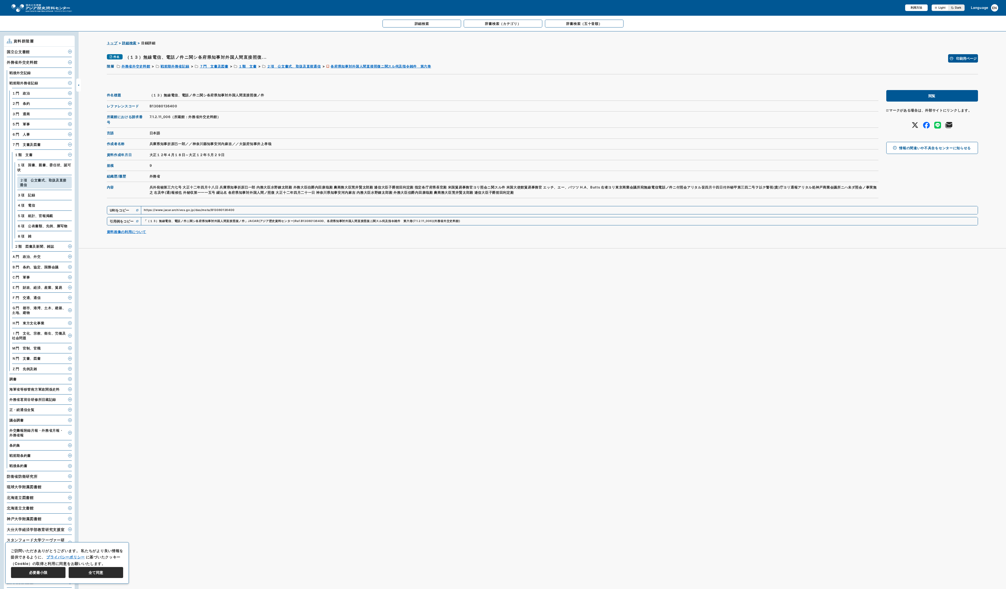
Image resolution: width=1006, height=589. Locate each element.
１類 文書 (248, 66)
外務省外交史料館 (136, 66)
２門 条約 (21, 103)
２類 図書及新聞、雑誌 (34, 246)
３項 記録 (26, 195)
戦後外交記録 (20, 73)
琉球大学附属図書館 (24, 487)
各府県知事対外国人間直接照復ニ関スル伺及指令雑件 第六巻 (381, 66)
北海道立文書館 (20, 508)
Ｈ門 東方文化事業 (28, 323)
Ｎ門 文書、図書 (26, 358)
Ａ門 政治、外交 (26, 256)
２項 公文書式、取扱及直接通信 (294, 66)
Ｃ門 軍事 (21, 277)
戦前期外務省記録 (175, 66)
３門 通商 (21, 114)
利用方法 (916, 7)
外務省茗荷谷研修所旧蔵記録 (32, 399)
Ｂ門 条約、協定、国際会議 (35, 267)
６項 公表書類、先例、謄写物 (42, 226)
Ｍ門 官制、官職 (26, 348)
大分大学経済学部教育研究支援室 (36, 529)
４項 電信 (26, 205)
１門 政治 (21, 93)
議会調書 (16, 420)
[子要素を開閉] (70, 51)
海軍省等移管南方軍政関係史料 (34, 389)
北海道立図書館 (20, 497)
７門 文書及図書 (214, 66)
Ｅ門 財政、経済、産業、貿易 (37, 287)
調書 (13, 379)
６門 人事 (21, 134)
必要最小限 (38, 572)
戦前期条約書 (20, 455)
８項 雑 (24, 236)
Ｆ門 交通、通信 (26, 298)
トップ (112, 43)
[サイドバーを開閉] (78, 85)
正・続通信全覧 (22, 410)
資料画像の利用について (126, 232)
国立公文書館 (18, 51)
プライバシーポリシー (65, 557)
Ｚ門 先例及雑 (24, 369)
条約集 (14, 445)
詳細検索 (129, 43)
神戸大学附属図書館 (24, 518)
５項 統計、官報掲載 (35, 216)
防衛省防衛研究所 (22, 476)
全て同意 (96, 572)
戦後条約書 (18, 466)
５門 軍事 (21, 124)
